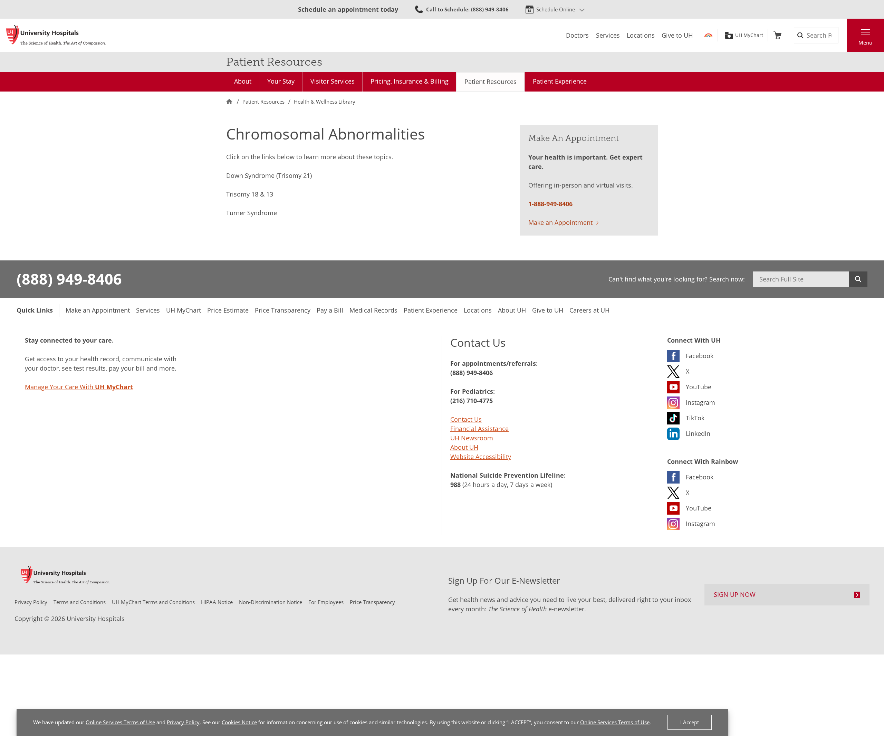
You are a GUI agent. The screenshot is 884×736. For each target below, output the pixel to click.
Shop (777, 35)
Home (229, 102)
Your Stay (281, 81)
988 (455, 484)
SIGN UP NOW (735, 594)
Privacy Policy (183, 722)
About (242, 81)
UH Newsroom (471, 438)
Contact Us (466, 419)
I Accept (689, 722)
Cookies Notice (239, 722)
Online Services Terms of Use (120, 722)
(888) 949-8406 (69, 279)
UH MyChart (749, 35)
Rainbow (708, 35)
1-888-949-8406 (550, 204)
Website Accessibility (480, 456)
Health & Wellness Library (324, 101)
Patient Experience (560, 81)
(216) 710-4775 (471, 400)
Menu (865, 42)
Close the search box (843, 35)
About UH (464, 447)
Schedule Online (555, 9)
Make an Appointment (560, 222)
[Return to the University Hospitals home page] (56, 35)
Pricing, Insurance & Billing (410, 81)
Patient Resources (490, 81)
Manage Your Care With (79, 387)
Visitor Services (332, 81)
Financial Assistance (479, 428)
